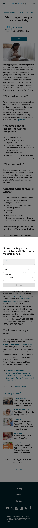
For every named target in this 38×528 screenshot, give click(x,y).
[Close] (32, 243)
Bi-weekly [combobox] (9, 278)
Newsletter (8, 275)
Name (6, 260)
